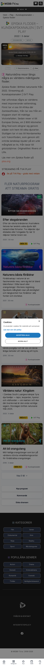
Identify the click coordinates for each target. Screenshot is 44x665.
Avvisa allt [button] (23, 341)
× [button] (39, 321)
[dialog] (22, 332)
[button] (22, 335)
